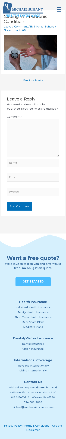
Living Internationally (33, 370)
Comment (14, 116)
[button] (33, 281)
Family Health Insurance (33, 312)
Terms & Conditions (36, 425)
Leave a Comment (16, 26)
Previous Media (33, 80)
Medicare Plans (33, 327)
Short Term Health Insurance (33, 317)
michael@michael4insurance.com (33, 407)
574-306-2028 (33, 402)
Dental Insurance (33, 344)
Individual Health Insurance (33, 307)
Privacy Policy (13, 425)
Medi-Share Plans (33, 322)
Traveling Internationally (33, 365)
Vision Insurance (33, 348)
